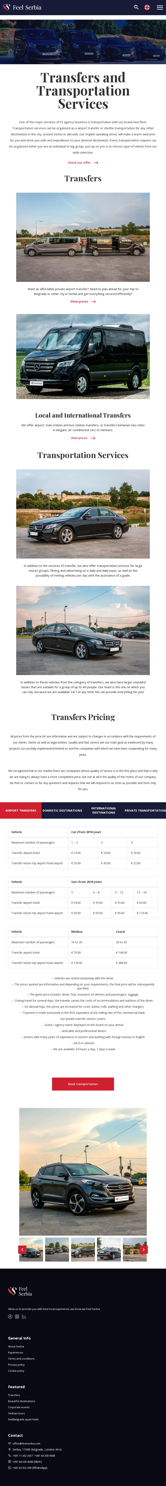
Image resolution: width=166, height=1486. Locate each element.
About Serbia (16, 1346)
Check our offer (79, 162)
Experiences (15, 1352)
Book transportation (83, 1084)
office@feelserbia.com (26, 1443)
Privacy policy (16, 1364)
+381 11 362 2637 (24, 1455)
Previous (22, 1250)
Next (144, 1250)
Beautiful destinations (21, 1401)
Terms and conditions (21, 1358)
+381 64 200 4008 (45, 1455)
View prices (79, 301)
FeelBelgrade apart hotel (23, 1419)
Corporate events (19, 1407)
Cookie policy (16, 1371)
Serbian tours (16, 1413)
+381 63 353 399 (22, 1468)
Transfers (14, 1395)
